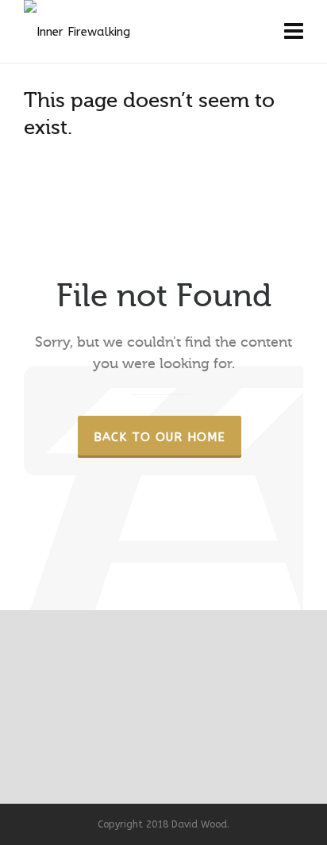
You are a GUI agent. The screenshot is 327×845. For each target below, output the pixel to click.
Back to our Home (159, 437)
